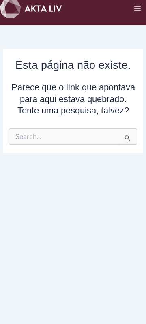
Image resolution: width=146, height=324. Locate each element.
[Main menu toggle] (137, 8)
